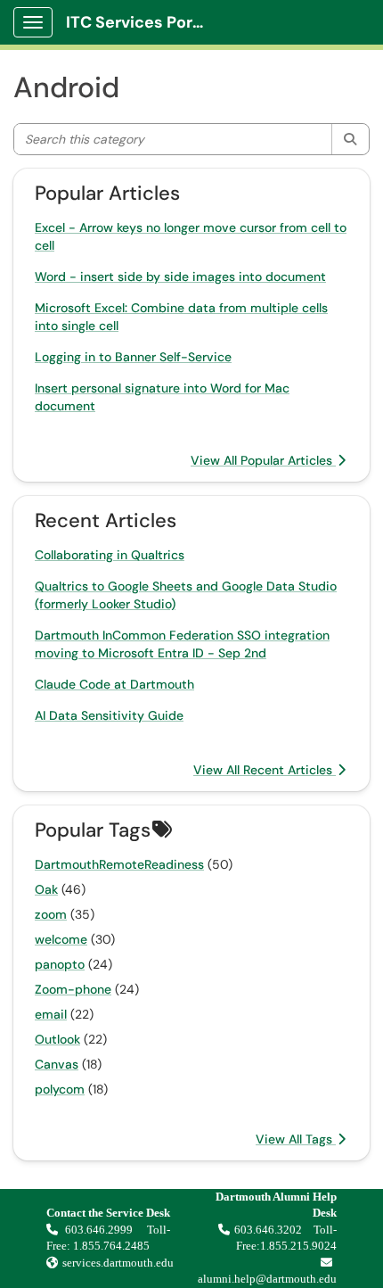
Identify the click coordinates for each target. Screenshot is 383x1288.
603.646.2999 (100, 1229)
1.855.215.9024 (298, 1245)
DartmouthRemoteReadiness (119, 864)
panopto (60, 964)
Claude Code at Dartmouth (114, 684)
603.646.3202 (268, 1229)
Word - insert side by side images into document (180, 276)
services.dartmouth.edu (118, 1262)
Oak (46, 889)
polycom (60, 1089)
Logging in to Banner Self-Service (133, 357)
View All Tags (296, 1139)
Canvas (56, 1064)
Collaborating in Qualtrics (109, 555)
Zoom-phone (73, 989)
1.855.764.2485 (111, 1245)
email (51, 1014)
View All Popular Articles (263, 460)
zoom (51, 914)
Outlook (57, 1039)
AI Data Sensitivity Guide (109, 715)
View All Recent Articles (264, 770)
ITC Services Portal (140, 22)
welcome (61, 939)
